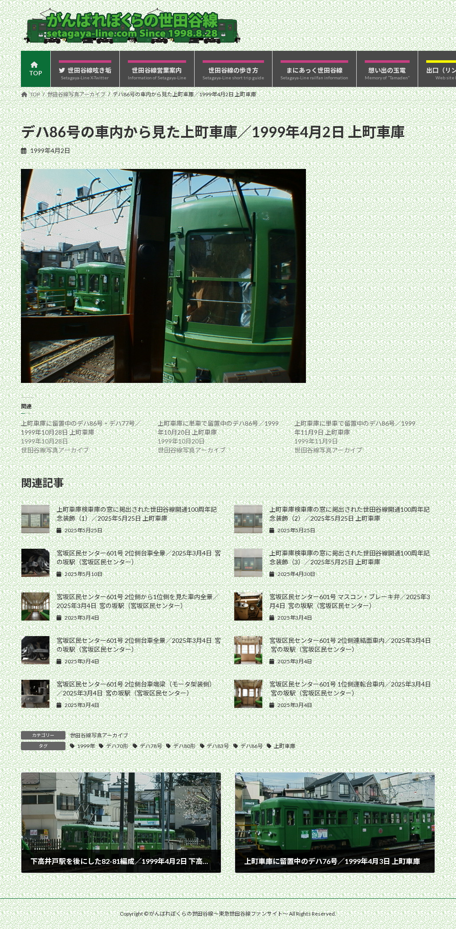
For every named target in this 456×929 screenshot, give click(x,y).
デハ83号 (218, 746)
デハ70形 (117, 746)
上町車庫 (284, 746)
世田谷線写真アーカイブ (99, 735)
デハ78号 (151, 746)
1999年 (86, 746)
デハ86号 (251, 746)
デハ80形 (184, 746)
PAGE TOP (436, 892)
